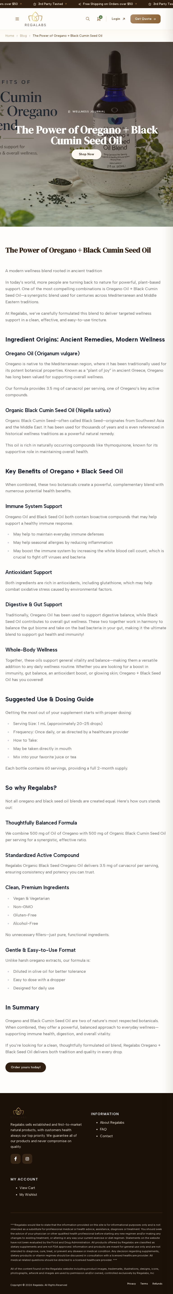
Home (9, 36)
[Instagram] (27, 1159)
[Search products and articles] (88, 19)
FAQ (103, 1129)
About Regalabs (112, 1123)
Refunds (157, 1283)
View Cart (27, 1188)
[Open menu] (17, 19)
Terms (144, 1283)
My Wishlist (28, 1195)
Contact (106, 1136)
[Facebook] (15, 1159)
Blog (23, 36)
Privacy (131, 1283)
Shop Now (86, 154)
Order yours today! (26, 1067)
